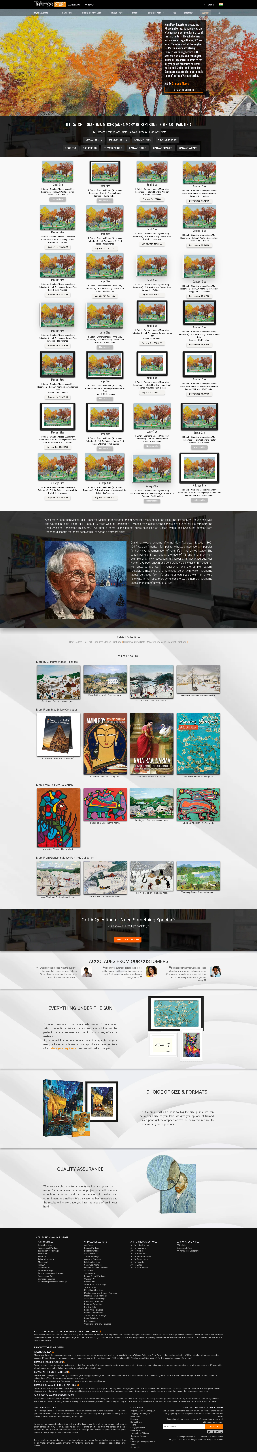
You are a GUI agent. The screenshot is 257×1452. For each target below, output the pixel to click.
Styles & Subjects (41, 12)
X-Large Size (57, 483)
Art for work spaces (139, 1268)
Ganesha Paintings (92, 1259)
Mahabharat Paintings (93, 1290)
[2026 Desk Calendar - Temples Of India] (58, 734)
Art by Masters (117, 12)
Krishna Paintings (91, 1248)
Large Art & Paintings (93, 1310)
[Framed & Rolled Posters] (64, 1362)
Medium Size (57, 232)
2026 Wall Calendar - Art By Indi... (105, 776)
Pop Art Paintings (45, 1270)
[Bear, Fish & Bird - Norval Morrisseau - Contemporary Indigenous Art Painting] (105, 804)
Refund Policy (137, 1422)
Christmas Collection (93, 1301)
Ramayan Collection (93, 1304)
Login (70, 4)
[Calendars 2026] (53, 1352)
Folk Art (88, 642)
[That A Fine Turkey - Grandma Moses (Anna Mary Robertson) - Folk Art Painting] (151, 876)
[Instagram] (217, 1432)
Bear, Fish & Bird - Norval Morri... (105, 823)
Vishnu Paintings (91, 1256)
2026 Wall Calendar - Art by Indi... (152, 776)
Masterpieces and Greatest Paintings (166, 642)
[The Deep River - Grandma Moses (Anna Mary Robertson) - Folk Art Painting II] (198, 875)
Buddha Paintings (91, 1251)
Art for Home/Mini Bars (141, 1256)
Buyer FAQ (135, 1416)
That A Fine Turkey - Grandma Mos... (151, 893)
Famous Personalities (93, 1312)
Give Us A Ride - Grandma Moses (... (152, 700)
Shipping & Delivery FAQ (141, 1413)
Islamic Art (43, 1253)
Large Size (105, 234)
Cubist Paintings (45, 1245)
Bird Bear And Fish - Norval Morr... (198, 823)
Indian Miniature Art (46, 1259)
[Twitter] (209, 1432)
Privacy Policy (137, 1430)
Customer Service (138, 1436)
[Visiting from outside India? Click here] (100, 1331)
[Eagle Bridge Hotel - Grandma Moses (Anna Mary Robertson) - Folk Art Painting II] (105, 679)
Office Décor (182, 1245)
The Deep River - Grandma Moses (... (198, 892)
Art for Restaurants (139, 1259)
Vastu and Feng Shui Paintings (97, 1324)
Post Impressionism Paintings (51, 1273)
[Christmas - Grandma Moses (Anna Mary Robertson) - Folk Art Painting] (58, 682)
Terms (133, 1425)
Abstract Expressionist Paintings (52, 1282)
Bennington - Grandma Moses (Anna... (152, 820)
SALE (219, 12)
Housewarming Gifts (134, 642)
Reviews (134, 1419)
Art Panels (88, 1245)
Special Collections (65, 12)
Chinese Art (89, 1282)
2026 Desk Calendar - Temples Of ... (58, 758)
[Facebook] (213, 1432)
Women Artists (91, 1287)
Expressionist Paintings (48, 1248)
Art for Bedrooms (138, 1248)
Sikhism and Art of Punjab (95, 1315)
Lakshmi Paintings (92, 1262)
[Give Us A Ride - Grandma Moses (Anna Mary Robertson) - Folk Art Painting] (151, 681)
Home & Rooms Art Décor (92, 12)
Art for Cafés (136, 1265)
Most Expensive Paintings (95, 1296)
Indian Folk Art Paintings (94, 1298)
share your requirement (64, 1048)
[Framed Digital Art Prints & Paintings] (78, 1385)
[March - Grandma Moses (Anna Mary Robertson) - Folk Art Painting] (198, 679)
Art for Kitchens (138, 1251)
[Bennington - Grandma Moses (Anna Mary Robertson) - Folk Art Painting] (151, 803)
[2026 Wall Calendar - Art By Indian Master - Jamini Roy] (105, 743)
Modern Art (43, 1262)
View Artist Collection (184, 89)
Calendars (205, 12)
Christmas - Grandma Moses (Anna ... (58, 701)
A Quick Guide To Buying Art (143, 1411)
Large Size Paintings (156, 12)
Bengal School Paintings (94, 1276)
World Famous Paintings (95, 1284)
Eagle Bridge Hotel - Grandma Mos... (105, 695)
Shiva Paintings (91, 1253)
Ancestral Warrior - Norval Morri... (58, 849)
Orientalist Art (44, 1268)
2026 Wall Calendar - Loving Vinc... (198, 776)
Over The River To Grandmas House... (58, 897)
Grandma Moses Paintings (108, 642)
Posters (135, 12)
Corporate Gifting (184, 1248)
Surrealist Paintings (46, 1279)
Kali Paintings (90, 1321)
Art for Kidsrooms (139, 1253)
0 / (208, 4)
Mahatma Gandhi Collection (96, 1268)
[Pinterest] (221, 1432)
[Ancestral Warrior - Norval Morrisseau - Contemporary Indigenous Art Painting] (58, 817)
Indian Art (42, 1256)
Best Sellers (188, 12)
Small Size (57, 185)
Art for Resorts (137, 1262)
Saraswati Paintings (93, 1265)
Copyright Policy (138, 1427)
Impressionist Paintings (48, 1251)
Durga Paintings (91, 1318)
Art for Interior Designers (188, 1251)
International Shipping (140, 1433)
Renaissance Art (45, 1276)
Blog (174, 12)
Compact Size (199, 186)
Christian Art (89, 1279)
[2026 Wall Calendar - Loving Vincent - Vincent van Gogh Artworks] (198, 743)
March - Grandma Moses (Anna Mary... (198, 695)
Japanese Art (90, 1273)
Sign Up (77, 4)
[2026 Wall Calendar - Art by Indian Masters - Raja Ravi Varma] (151, 743)
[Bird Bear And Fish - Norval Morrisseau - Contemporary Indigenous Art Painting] (198, 804)
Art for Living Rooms (140, 1245)
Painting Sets (90, 1307)
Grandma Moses (180, 83)
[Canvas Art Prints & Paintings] (69, 1372)
